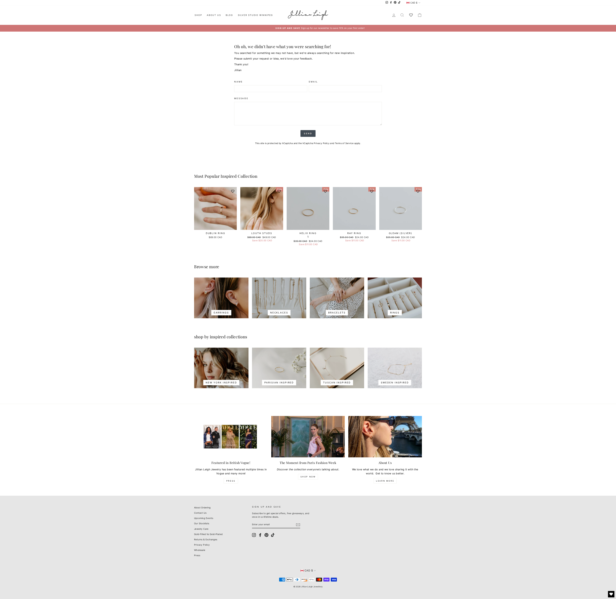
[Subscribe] (298, 525)
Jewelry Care (201, 529)
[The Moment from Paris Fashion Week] (308, 436)
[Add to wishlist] (233, 191)
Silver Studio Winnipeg (255, 15)
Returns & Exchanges (205, 539)
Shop (198, 15)
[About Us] (385, 436)
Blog (229, 15)
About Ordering (202, 507)
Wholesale (199, 550)
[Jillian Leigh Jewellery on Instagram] (254, 535)
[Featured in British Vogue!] (231, 436)
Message (241, 98)
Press (230, 481)
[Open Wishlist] (611, 594)
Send (308, 133)
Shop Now (308, 476)
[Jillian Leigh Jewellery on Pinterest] (266, 535)
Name (238, 82)
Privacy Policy (321, 143)
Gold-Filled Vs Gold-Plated (208, 534)
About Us (214, 15)
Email (313, 82)
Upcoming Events (203, 518)
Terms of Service (344, 143)
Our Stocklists (201, 523)
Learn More (385, 481)
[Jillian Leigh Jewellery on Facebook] (260, 535)
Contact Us (200, 513)
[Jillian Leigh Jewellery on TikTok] (273, 535)
